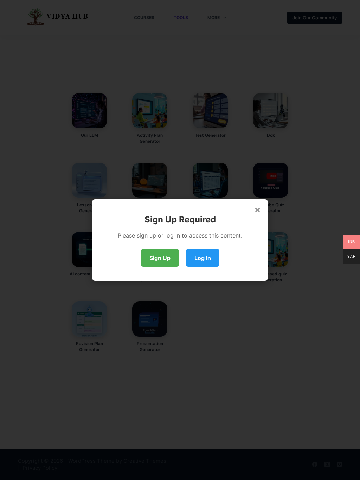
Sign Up (160, 257)
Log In (202, 257)
